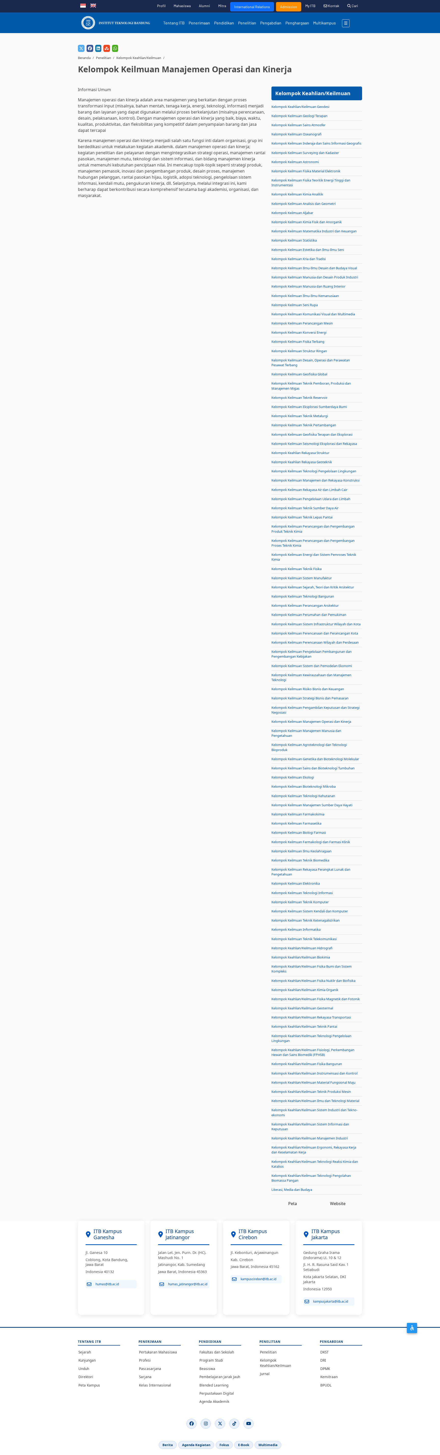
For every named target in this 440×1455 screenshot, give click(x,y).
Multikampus (324, 22)
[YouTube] (248, 1424)
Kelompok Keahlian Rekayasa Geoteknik (301, 462)
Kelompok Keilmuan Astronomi (295, 162)
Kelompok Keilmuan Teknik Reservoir (299, 397)
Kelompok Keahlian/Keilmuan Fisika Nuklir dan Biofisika (313, 980)
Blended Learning (213, 1385)
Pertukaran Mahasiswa (158, 1352)
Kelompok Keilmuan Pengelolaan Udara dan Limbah (310, 499)
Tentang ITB (174, 22)
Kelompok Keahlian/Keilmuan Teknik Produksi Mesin (311, 1091)
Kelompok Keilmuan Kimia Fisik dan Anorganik (306, 222)
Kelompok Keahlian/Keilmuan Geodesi (300, 106)
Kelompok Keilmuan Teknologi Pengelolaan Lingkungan (313, 471)
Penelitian (247, 22)
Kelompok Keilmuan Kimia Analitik (297, 194)
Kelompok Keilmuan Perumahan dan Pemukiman (308, 614)
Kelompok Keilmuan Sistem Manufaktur (301, 578)
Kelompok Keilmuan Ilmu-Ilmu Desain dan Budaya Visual (314, 268)
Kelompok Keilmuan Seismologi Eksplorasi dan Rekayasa (314, 443)
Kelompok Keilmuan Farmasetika (296, 823)
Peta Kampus (89, 1385)
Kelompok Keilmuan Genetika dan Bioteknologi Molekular (315, 759)
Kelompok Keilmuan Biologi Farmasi (298, 832)
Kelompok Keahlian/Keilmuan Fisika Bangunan (306, 1064)
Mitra (222, 6)
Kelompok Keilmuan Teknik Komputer (300, 902)
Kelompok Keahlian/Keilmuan (138, 57)
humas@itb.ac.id (107, 1284)
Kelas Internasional (155, 1385)
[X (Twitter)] (220, 1424)
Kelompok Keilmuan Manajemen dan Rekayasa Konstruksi (315, 480)
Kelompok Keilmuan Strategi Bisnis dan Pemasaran (310, 698)
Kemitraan (329, 1376)
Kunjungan (87, 1360)
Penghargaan (297, 22)
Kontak (333, 6)
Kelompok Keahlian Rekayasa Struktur (300, 452)
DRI (323, 1360)
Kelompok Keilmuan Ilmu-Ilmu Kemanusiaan (305, 295)
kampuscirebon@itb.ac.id (258, 1279)
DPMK (325, 1368)
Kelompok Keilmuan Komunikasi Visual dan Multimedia (313, 314)
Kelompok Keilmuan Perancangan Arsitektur (305, 605)
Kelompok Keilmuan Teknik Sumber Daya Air (304, 508)
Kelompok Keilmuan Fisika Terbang (297, 341)
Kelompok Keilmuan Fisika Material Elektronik (305, 171)
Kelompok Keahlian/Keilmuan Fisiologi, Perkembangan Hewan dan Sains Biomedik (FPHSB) (312, 1052)
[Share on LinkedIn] (98, 48)
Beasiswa (207, 1368)
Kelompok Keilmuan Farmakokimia (297, 814)
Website (338, 1203)
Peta (292, 1203)
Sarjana (145, 1376)
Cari (354, 6)
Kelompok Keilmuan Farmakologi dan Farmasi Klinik (310, 842)
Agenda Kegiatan (196, 1445)
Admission (288, 7)
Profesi (145, 1360)
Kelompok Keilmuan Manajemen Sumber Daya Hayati (311, 805)
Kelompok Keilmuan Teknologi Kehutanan (303, 796)
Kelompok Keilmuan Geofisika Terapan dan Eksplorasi (311, 434)
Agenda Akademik (214, 1401)
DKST (324, 1352)
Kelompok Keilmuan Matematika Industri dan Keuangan (314, 231)
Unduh (83, 1368)
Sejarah (84, 1352)
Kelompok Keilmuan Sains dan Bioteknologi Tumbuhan (313, 768)
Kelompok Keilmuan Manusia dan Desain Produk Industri (314, 277)
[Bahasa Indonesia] (83, 5)
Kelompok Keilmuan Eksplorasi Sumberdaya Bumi (309, 406)
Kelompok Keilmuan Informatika (296, 929)
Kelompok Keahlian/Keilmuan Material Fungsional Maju (313, 1082)
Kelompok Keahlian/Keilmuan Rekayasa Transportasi (311, 1017)
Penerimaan (199, 22)
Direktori (85, 1376)
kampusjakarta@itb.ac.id (330, 1301)
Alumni (204, 6)
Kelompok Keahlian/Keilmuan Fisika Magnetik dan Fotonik (315, 999)
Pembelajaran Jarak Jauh (219, 1376)
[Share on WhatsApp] (115, 48)
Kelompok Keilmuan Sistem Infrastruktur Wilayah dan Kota (316, 624)
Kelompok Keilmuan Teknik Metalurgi (299, 416)
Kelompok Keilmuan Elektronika (295, 883)
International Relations (252, 7)
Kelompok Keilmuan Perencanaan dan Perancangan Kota (314, 633)
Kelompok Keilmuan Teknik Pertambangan (303, 425)
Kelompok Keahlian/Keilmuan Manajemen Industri (309, 1138)
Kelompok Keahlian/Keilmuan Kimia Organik (304, 989)
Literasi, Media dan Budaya (291, 1189)
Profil (161, 6)
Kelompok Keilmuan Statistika (294, 240)
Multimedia (268, 1445)
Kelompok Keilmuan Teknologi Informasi (302, 893)
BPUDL (326, 1385)
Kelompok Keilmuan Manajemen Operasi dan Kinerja (311, 721)
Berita (167, 1445)
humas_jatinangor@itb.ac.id (187, 1284)
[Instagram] (206, 1424)
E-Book (243, 1445)
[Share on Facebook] (90, 48)
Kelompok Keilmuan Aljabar (292, 212)
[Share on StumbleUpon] (106, 48)
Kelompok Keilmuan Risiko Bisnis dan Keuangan (307, 689)
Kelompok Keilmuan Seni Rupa (294, 305)
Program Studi (211, 1360)
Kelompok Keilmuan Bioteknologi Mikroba (303, 786)
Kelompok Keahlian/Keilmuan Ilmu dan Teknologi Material (315, 1100)
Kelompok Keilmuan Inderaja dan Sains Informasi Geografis (316, 143)
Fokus (224, 1445)
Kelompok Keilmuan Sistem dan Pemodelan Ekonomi (311, 665)
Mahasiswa (182, 6)
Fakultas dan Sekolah (216, 1352)
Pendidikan (224, 22)
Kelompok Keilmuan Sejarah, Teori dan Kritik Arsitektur (312, 587)
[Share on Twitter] (81, 48)
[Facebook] (191, 1424)
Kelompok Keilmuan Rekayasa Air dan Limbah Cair (309, 489)
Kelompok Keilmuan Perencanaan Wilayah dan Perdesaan (315, 642)
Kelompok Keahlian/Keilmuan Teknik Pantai (304, 1026)
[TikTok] (234, 1424)
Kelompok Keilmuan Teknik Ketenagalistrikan (305, 920)
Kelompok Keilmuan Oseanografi (296, 134)
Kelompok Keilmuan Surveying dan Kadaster (305, 152)
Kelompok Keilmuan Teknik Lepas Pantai (302, 517)
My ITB (310, 6)
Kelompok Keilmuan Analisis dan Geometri (303, 203)
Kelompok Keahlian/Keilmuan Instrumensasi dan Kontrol (314, 1073)
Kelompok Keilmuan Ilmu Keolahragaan (301, 851)
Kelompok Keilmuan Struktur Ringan (299, 351)
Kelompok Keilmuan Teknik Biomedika (300, 860)
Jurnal (265, 1373)
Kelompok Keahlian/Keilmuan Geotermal (302, 1008)
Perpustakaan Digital (216, 1393)
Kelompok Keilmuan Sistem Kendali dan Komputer (309, 911)
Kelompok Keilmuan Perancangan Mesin (302, 323)
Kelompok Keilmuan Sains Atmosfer (298, 125)
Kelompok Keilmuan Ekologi (292, 777)
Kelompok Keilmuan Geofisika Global (299, 374)
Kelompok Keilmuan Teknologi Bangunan (302, 596)
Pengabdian (270, 22)
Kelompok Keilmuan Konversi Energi (298, 332)
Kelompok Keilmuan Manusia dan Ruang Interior (308, 286)
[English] (93, 5)
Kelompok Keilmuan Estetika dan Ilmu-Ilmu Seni (307, 249)
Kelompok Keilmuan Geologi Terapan (299, 116)
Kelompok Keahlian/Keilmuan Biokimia (300, 957)
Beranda (84, 57)
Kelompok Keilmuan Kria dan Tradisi (298, 259)
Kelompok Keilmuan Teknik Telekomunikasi (304, 939)
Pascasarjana (150, 1368)
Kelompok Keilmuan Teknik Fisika (296, 569)
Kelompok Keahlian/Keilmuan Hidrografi (302, 948)
